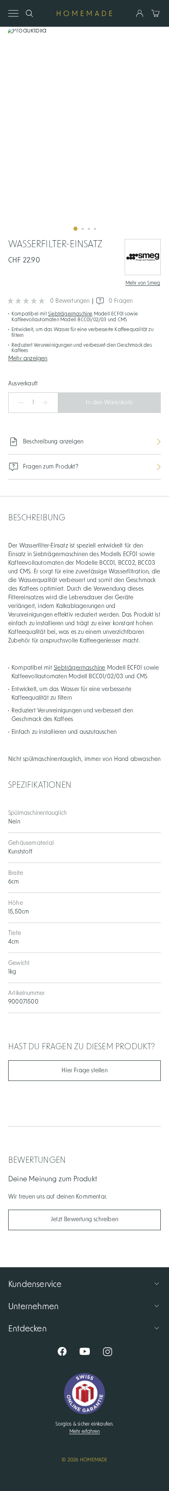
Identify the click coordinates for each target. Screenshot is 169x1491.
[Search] (29, 13)
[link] (84, 133)
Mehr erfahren (84, 1431)
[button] (84, 357)
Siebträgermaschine (70, 313)
